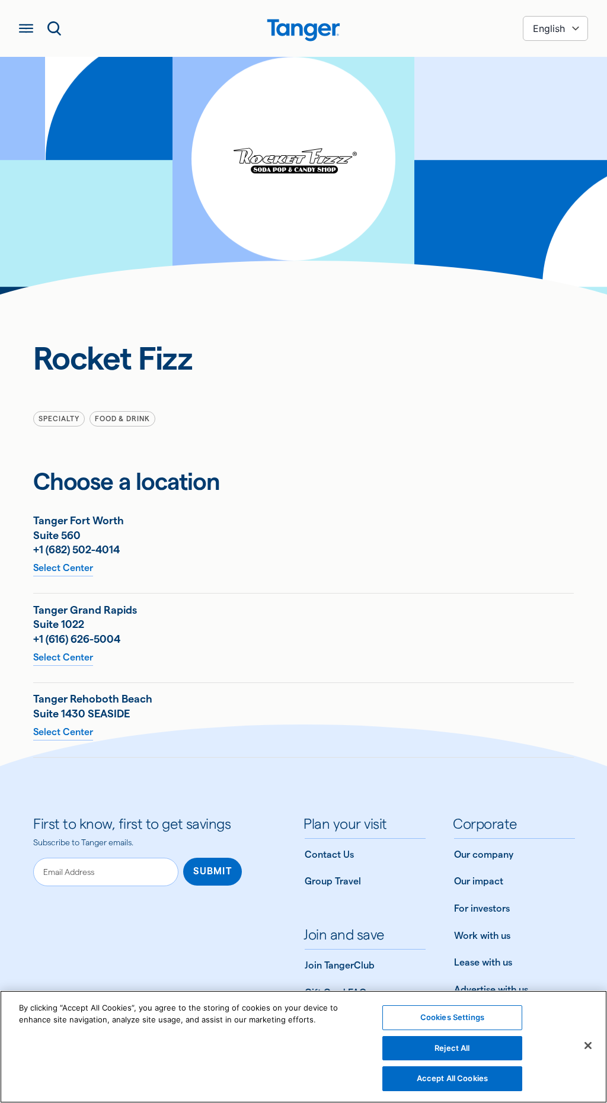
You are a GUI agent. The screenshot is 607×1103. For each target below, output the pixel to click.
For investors (482, 908)
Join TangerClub (340, 965)
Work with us (482, 936)
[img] (303, 30)
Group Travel (333, 881)
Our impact (478, 881)
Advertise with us (491, 990)
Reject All (452, 1048)
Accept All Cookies (452, 1078)
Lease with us (483, 962)
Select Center (63, 568)
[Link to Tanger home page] (303, 28)
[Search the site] (54, 28)
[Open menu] (26, 28)
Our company (483, 854)
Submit (212, 871)
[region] (303, 1046)
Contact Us (329, 854)
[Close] (588, 1046)
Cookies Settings (452, 1017)
